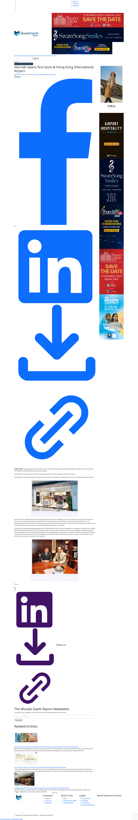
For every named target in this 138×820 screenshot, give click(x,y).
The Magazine (15, 819)
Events (48, 55)
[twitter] (15, 226)
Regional (33, 55)
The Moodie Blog (68, 803)
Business (28, 55)
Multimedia (53, 55)
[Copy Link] (54, 425)
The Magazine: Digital (69, 800)
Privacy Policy (86, 803)
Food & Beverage (5, 819)
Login (16, 62)
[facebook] (54, 152)
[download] (54, 344)
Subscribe (76, 5)
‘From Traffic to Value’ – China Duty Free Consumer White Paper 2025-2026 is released (40, 767)
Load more (55, 793)
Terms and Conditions (88, 805)
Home (16, 55)
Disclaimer (85, 800)
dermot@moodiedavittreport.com (45, 74)
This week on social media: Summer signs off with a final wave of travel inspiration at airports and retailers (46, 747)
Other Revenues (41, 55)
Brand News (21, 55)
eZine (65, 798)
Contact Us (76, 3)
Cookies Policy (86, 798)
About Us (75, 1)
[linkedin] (54, 265)
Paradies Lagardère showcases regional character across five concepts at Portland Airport (41, 788)
